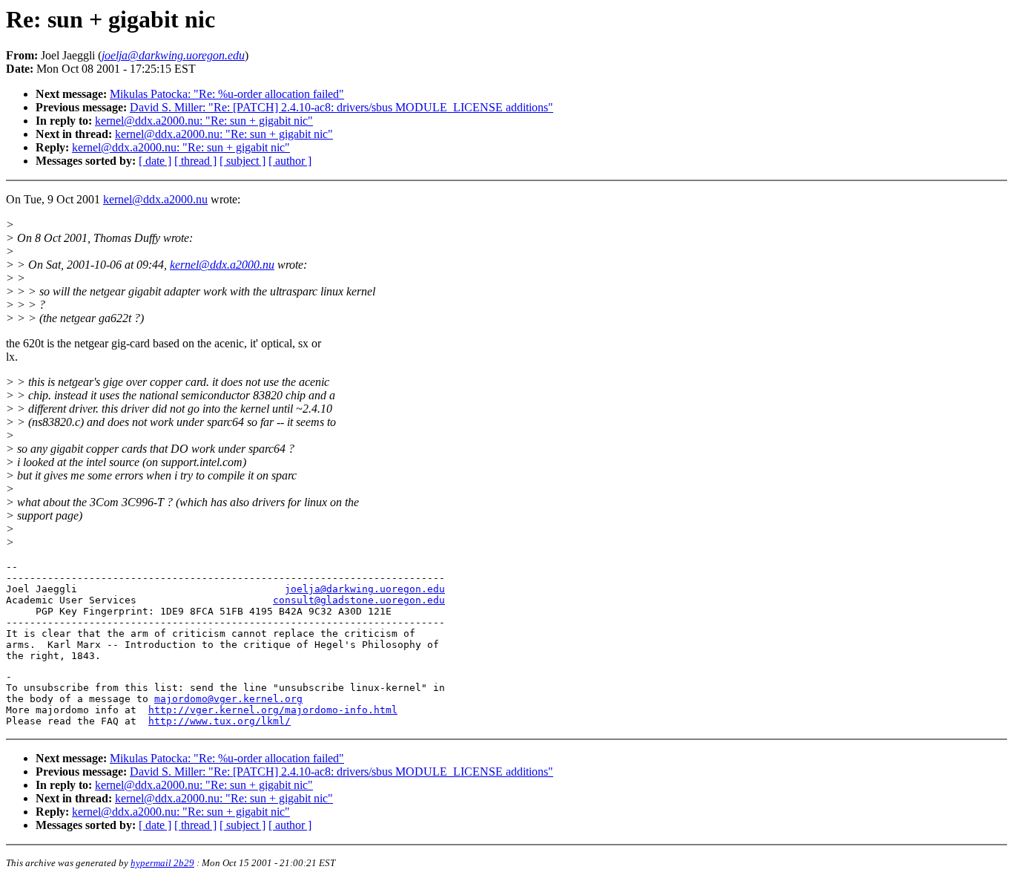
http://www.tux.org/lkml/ (219, 721)
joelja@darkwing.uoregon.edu (365, 589)
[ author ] (289, 160)
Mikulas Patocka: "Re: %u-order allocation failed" (227, 94)
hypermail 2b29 (162, 862)
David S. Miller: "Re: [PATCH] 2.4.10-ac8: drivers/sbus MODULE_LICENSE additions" (341, 107)
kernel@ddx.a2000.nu (155, 199)
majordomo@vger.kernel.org (228, 698)
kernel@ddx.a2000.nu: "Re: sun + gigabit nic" (204, 120)
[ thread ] (195, 160)
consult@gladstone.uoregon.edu (359, 600)
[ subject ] (242, 160)
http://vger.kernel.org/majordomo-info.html (272, 709)
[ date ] (155, 160)
